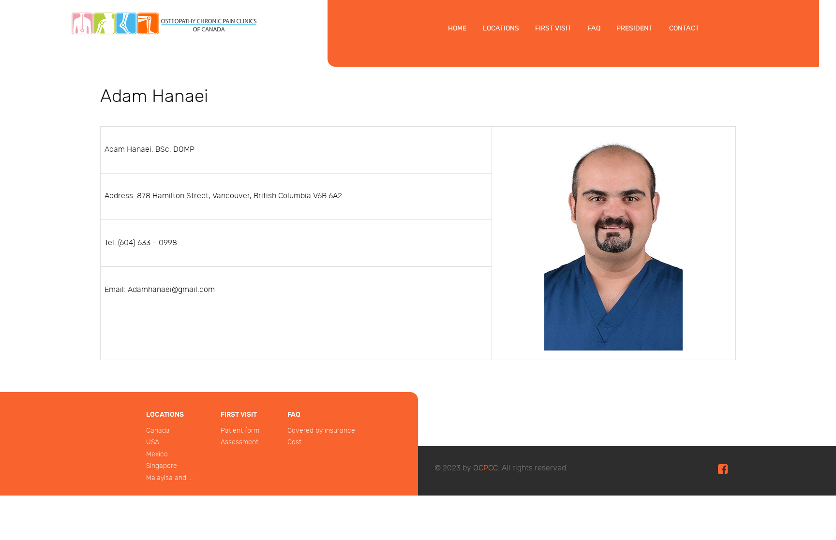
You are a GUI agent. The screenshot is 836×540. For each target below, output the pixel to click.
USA (152, 442)
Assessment (239, 442)
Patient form (240, 430)
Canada (158, 430)
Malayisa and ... (169, 478)
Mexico (157, 454)
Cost (294, 442)
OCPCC (485, 468)
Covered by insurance (321, 430)
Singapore (161, 466)
